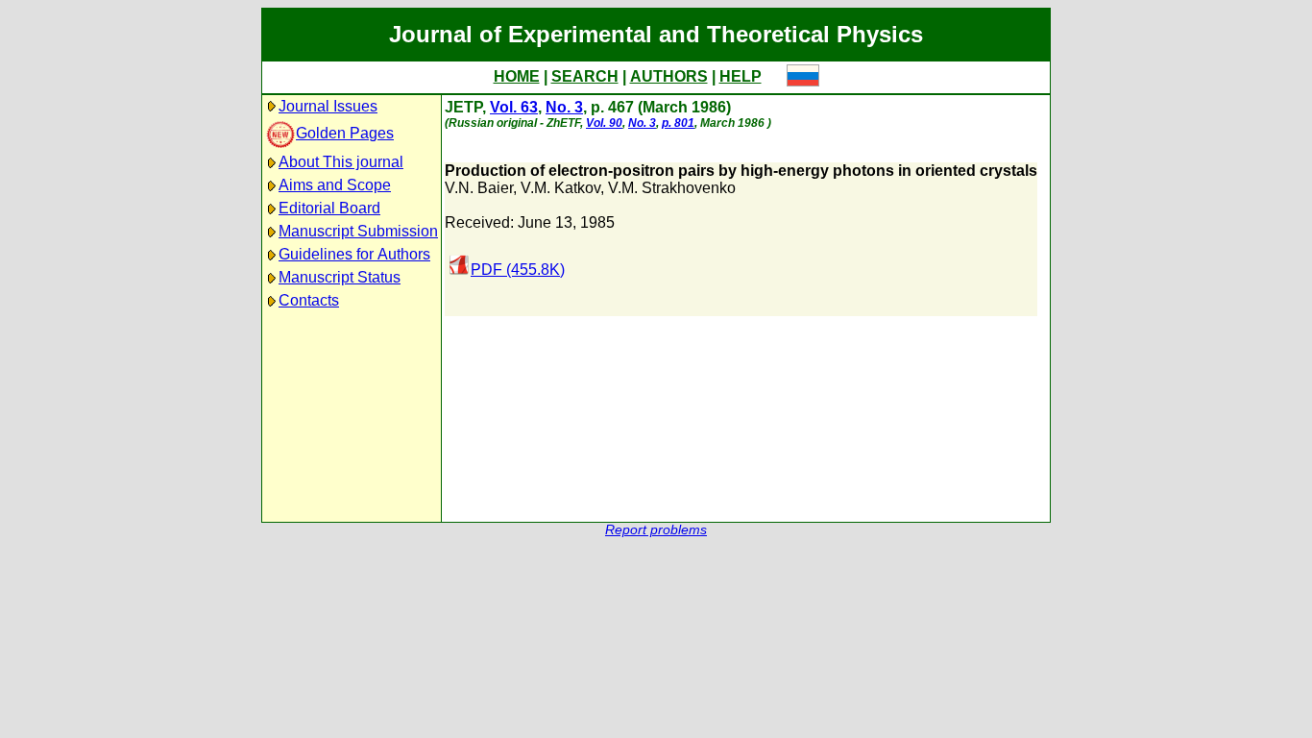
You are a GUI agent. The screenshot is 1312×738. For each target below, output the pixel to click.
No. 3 (564, 107)
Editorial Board (329, 208)
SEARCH (585, 76)
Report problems (656, 530)
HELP (740, 76)
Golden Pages (345, 133)
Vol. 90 (604, 123)
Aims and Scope (335, 185)
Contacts (309, 300)
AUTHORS (669, 76)
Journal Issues (328, 106)
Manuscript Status (340, 277)
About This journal (341, 162)
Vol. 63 (514, 107)
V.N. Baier (479, 188)
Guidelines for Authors (354, 254)
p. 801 (678, 123)
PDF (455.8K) (518, 269)
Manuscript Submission (358, 231)
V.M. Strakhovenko (672, 188)
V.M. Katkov (560, 188)
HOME (517, 76)
